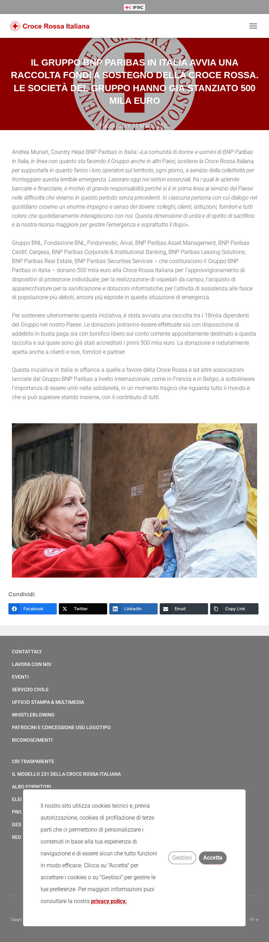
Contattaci (26, 651)
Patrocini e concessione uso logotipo (61, 727)
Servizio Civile (30, 689)
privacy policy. (109, 901)
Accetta (213, 857)
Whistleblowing (33, 715)
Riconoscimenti (32, 740)
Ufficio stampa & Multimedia (48, 702)
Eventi (20, 677)
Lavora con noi (31, 664)
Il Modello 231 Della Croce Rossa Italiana (66, 774)
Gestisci (182, 857)
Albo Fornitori (31, 786)
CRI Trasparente (33, 761)
